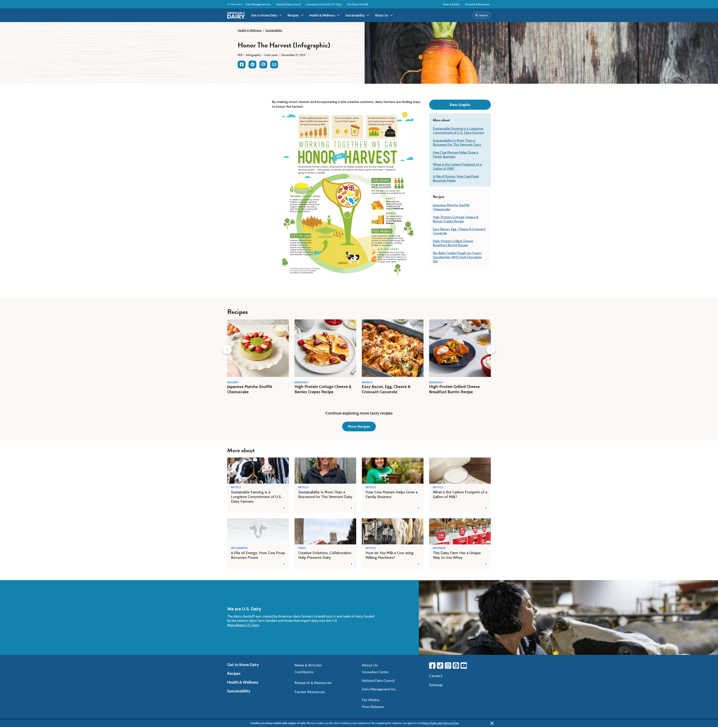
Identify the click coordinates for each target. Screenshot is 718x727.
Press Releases (373, 707)
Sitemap (436, 685)
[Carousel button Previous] (227, 349)
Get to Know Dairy (243, 664)
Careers (435, 675)
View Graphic (460, 104)
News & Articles (451, 4)
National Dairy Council (289, 4)
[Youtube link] (464, 665)
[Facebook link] (432, 665)
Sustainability (273, 30)
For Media (370, 699)
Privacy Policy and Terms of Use (440, 723)
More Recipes (359, 426)
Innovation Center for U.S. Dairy (323, 4)
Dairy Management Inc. (258, 4)
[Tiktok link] (440, 665)
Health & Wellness (249, 30)
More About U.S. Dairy (243, 625)
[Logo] (236, 15)
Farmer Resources (309, 691)
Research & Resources (477, 4)
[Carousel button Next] (490, 349)
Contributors (304, 672)
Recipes (233, 673)
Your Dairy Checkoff (357, 4)
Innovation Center (375, 672)
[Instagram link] (448, 665)
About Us (370, 665)
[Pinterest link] (456, 665)
